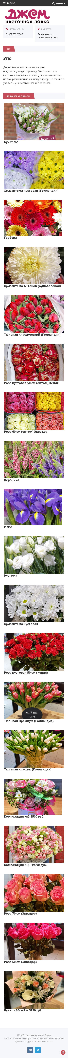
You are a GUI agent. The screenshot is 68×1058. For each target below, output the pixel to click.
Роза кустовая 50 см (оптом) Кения (31, 383)
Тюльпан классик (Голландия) (27, 769)
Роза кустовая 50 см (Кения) (26, 672)
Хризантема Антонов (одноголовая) (32, 286)
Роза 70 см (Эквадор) (20, 913)
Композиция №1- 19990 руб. (25, 865)
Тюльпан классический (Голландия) (32, 334)
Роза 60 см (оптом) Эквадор (26, 431)
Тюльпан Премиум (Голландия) (28, 721)
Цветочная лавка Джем (28, 16)
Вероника (11, 480)
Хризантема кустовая (21, 624)
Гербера (10, 237)
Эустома (10, 575)
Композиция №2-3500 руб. (24, 816)
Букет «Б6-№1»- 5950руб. (23, 1010)
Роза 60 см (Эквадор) (20, 962)
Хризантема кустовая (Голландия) (31, 191)
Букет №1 (11, 142)
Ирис (8, 527)
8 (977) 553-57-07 (14, 34)
